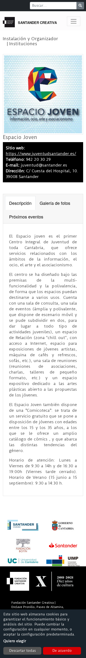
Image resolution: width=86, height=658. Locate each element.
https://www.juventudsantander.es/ (41, 153)
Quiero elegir (14, 641)
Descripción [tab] (20, 203)
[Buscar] (80, 5)
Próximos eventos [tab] (26, 216)
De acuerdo (62, 650)
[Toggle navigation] (73, 21)
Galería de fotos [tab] (55, 203)
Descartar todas (22, 650)
